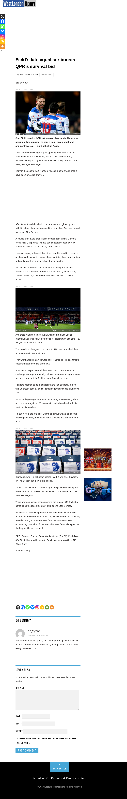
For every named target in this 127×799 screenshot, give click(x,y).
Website (19, 731)
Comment (20, 688)
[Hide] (1, 51)
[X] (18, 607)
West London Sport (29, 74)
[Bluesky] (32, 607)
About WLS (40, 778)
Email (19, 723)
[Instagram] (37, 607)
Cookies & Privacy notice (68, 778)
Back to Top (60, 768)
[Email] (47, 607)
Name (18, 716)
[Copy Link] (42, 607)
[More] (52, 607)
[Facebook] (23, 607)
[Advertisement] (63, 32)
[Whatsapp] (27, 607)
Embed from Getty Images (24, 89)
